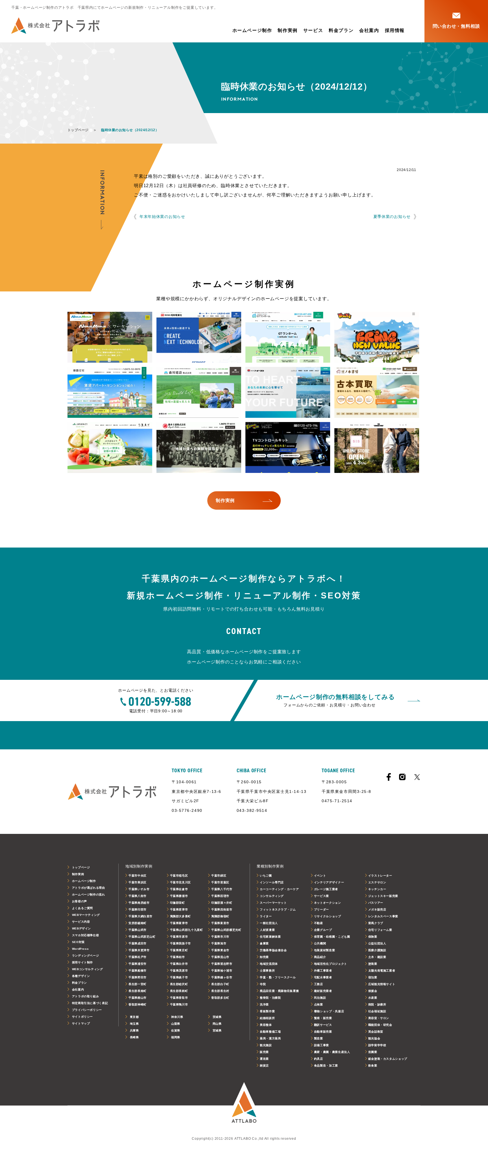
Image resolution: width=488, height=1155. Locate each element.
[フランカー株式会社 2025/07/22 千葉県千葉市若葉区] (287, 447)
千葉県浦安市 (137, 963)
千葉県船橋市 (137, 970)
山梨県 (175, 1023)
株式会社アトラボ (55, 26)
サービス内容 (81, 921)
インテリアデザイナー (329, 882)
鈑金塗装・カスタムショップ (387, 1058)
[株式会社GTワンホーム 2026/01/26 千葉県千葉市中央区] (287, 337)
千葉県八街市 (137, 895)
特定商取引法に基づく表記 (90, 1003)
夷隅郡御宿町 (220, 916)
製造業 (318, 1038)
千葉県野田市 (137, 977)
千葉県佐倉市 (179, 889)
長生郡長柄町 (179, 990)
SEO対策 (78, 942)
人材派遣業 (267, 929)
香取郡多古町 (220, 997)
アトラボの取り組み (85, 996)
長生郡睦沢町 (179, 984)
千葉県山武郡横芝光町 (226, 929)
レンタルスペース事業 (383, 916)
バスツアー (375, 902)
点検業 (318, 1004)
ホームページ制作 (252, 30)
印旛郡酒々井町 (221, 902)
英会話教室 (375, 1031)
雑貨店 (264, 1065)
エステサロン (377, 882)
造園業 (372, 1052)
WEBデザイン (81, 928)
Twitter (417, 777)
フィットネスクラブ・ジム (278, 909)
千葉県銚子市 (179, 977)
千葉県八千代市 (221, 889)
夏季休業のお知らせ (392, 216)
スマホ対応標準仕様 (85, 935)
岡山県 (217, 1023)
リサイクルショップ (327, 916)
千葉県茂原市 (179, 970)
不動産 (318, 923)
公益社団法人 (377, 943)
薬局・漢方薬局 (270, 1038)
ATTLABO (244, 1106)
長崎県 (134, 1037)
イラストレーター (380, 875)
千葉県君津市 (179, 909)
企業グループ (323, 929)
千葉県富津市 (179, 923)
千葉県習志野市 (221, 963)
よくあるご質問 (82, 908)
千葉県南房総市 (138, 902)
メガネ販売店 (377, 909)
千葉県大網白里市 (140, 916)
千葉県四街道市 (221, 909)
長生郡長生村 (220, 990)
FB (389, 777)
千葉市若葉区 (220, 882)
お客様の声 (79, 901)
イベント (320, 875)
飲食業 (372, 1065)
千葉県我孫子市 (180, 943)
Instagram (402, 777)
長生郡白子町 (220, 984)
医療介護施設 (377, 950)
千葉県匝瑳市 (220, 895)
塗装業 (372, 963)
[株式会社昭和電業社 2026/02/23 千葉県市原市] (198, 337)
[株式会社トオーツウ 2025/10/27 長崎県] (287, 392)
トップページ (78, 130)
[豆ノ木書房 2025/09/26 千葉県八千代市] (376, 392)
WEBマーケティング (86, 914)
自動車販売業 (323, 1031)
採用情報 (395, 30)
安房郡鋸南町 (137, 923)
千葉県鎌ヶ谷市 (221, 977)
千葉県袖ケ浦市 (221, 970)
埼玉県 (134, 1023)
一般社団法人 (269, 923)
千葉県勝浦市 (179, 895)
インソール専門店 (272, 882)
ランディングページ (85, 955)
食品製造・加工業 (326, 1065)
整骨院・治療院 (270, 997)
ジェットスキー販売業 (383, 895)
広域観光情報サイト (381, 984)
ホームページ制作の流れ (88, 894)
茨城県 (217, 1016)
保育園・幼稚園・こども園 (332, 936)
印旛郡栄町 (177, 902)
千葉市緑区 (218, 875)
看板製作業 (267, 1011)
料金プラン (341, 30)
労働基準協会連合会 (273, 950)
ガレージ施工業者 (326, 889)
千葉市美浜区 (137, 882)
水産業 (372, 997)
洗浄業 (264, 1004)
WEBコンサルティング (87, 969)
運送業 (264, 1058)
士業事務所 (267, 970)
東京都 (134, 1016)
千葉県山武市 (137, 929)
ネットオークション (327, 902)
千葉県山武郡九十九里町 (186, 929)
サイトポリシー (82, 1016)
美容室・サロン (378, 1018)
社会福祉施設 (377, 1011)
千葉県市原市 (179, 936)
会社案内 (369, 30)
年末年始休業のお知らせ (162, 216)
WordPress (80, 948)
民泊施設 (320, 997)
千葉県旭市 (218, 943)
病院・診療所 (377, 1004)
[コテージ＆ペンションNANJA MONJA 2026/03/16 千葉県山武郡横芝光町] (109, 337)
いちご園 (266, 875)
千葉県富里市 (220, 923)
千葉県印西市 (137, 909)
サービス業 (321, 895)
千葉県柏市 (177, 957)
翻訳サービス (323, 1024)
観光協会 (374, 1038)
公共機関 (320, 943)
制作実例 (287, 30)
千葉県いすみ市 (138, 889)
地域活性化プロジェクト (330, 963)
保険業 (372, 936)
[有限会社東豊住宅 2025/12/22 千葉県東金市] (109, 392)
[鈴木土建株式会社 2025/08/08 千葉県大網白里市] (198, 447)
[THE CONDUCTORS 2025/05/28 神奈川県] (376, 447)
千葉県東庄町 (179, 950)
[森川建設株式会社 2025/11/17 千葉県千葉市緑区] (198, 392)
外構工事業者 (323, 970)
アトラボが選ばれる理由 (88, 887)
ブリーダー (321, 909)
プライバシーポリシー (87, 1009)
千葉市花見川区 (180, 882)
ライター (266, 916)
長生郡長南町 (137, 990)
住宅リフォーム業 (380, 929)
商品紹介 (320, 957)
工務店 (318, 984)
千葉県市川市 (220, 936)
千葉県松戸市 (137, 957)
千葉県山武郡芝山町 (142, 936)
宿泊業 (372, 977)
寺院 (263, 984)
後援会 (372, 990)
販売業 (264, 1052)
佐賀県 (175, 1030)
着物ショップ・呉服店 (329, 1011)
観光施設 (266, 1045)
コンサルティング (272, 895)
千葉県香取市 (179, 997)
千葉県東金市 (220, 950)
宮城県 (217, 1030)
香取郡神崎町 (137, 1004)
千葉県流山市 (220, 957)
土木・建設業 (377, 957)
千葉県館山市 (137, 997)
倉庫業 (264, 943)
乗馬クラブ (375, 923)
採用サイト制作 (82, 962)
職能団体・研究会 (380, 1024)
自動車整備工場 (270, 1031)
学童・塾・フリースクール (278, 977)
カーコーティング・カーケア (279, 889)
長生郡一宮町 (137, 984)
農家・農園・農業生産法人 (332, 1052)
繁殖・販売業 (323, 1018)
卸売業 (264, 957)
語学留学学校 (377, 1045)
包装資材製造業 (324, 950)
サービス (313, 30)
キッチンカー (377, 889)
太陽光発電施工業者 (381, 970)
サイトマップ (81, 1023)
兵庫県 (134, 1030)
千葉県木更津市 (138, 950)
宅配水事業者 (323, 977)
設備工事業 (321, 1045)
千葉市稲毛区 (179, 875)
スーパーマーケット (273, 902)
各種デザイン (81, 975)
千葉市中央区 (137, 875)
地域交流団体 (269, 963)
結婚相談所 (267, 1018)
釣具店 (318, 1058)
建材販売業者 (323, 990)
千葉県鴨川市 (179, 1004)
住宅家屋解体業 (270, 936)
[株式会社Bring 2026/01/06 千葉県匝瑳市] (376, 337)
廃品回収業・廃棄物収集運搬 (279, 990)
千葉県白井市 (179, 963)
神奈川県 (177, 1016)
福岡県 (175, 1037)
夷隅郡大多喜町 (180, 916)
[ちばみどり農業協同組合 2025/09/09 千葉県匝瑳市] (109, 447)
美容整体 (266, 1024)
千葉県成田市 (137, 943)
